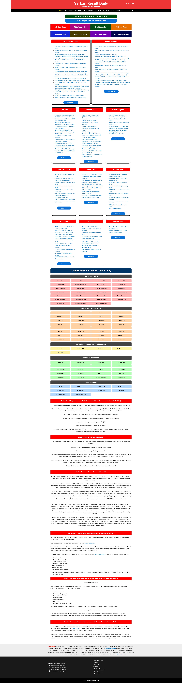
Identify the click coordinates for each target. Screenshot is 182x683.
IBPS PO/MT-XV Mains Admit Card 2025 (92, 174)
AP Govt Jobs (60, 280)
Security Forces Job (101, 377)
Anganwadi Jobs (60, 366)
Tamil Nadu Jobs (122, 299)
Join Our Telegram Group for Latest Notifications (91, 21)
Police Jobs (101, 373)
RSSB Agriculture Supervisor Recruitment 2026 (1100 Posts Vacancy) (72, 90)
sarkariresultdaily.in (90, 543)
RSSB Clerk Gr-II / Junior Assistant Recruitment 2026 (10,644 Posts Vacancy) (63, 135)
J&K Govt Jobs (121, 288)
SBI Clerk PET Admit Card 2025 (90, 182)
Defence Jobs (121, 366)
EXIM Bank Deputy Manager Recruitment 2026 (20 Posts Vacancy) (71, 71)
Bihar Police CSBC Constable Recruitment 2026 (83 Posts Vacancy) (71, 56)
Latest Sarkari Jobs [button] (79, 10)
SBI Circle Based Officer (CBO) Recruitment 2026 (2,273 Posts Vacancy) (90, 122)
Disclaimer (95, 666)
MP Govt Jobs (60, 27)
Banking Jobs (100, 27)
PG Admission (101, 390)
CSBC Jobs (60, 320)
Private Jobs (118, 221)
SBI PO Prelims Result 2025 (62, 195)
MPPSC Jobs (101, 328)
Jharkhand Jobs (60, 292)
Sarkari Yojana (119, 10)
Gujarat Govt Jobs (60, 288)
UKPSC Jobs (101, 335)
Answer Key (118, 169)
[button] (86, 10)
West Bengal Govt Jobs (101, 303)
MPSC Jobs (121, 328)
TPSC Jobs (80, 335)
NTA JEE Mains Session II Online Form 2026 (106, 54)
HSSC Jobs (80, 324)
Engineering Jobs (60, 369)
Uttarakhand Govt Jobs (80, 303)
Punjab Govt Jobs (121, 295)
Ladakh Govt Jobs (101, 292)
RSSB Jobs (60, 335)
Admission (64, 221)
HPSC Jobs (60, 324)
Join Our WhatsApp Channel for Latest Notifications (91, 16)
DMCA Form (96, 674)
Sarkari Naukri (75, 628)
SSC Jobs (60, 362)
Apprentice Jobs (80, 34)
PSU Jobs (121, 373)
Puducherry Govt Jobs (101, 295)
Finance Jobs (80, 369)
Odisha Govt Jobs (80, 295)
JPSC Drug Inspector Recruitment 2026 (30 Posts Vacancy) (69, 58)
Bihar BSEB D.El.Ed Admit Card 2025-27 (92, 195)
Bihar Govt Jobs (122, 280)
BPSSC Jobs (60, 316)
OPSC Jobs (60, 331)
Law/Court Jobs (121, 369)
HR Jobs (101, 369)
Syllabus (91, 221)
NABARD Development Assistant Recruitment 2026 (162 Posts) (70, 97)
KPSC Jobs (121, 324)
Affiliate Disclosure (98, 672)
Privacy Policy (96, 668)
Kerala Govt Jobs (81, 292)
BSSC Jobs (101, 316)
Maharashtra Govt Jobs (121, 292)
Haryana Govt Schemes (80, 394)
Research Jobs (80, 377)
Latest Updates (68, 10)
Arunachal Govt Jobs (81, 280)
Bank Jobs (101, 366)
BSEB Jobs (80, 316)
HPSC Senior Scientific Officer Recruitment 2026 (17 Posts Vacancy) (72, 86)
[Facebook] (133, 3)
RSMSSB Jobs (121, 331)
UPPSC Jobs (81, 339)
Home (60, 10)
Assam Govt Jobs (101, 280)
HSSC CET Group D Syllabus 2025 (90, 240)
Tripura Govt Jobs (101, 299)
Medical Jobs (60, 373)
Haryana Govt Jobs (80, 288)
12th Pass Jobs (80, 27)
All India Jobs (91, 110)
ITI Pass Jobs (121, 27)
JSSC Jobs (101, 324)
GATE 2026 (60, 386)
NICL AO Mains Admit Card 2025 (90, 197)
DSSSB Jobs (81, 320)
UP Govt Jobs (60, 303)
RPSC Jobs (101, 331)
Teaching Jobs (60, 34)
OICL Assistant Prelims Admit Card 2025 (92, 180)
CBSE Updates (121, 386)
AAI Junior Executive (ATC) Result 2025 (65, 193)
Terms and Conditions (99, 670)
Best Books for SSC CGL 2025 (89, 227)
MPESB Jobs (60, 328)
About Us (95, 662)
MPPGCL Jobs (80, 328)
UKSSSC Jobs (121, 335)
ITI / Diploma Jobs (121, 348)
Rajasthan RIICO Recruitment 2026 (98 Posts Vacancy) (68, 88)
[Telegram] (128, 3)
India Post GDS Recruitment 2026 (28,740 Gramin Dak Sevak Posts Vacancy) (90, 117)
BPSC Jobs (121, 313)
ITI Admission (60, 390)
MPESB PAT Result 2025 (61, 197)
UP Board (121, 390)
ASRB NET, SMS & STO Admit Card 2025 (92, 186)
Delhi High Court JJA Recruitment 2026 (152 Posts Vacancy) (70, 54)
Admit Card (101, 10)
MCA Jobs (60, 352)
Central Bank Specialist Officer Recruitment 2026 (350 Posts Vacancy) (72, 80)
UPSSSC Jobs (121, 339)
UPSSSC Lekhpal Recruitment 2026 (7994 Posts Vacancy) (69, 95)
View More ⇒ (70, 102)
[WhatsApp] (131, 3)
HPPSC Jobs (122, 320)
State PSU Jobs (60, 313)
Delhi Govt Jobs (101, 284)
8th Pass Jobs (60, 348)
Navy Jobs (80, 373)
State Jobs (64, 110)
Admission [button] (109, 10)
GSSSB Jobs (101, 320)
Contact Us (119, 654)
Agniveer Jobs (80, 362)
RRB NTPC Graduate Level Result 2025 (65, 199)
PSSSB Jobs (81, 331)
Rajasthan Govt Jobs (60, 299)
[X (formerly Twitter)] (126, 3)
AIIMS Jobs (101, 362)
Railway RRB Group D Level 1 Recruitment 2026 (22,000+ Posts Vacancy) (90, 128)
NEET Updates (80, 386)
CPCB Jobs (121, 316)
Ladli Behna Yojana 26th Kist (116, 134)
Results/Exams (92, 10)
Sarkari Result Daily (91, 3)
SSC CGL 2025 (101, 386)
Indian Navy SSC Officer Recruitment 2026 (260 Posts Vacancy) (70, 73)
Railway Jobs (60, 377)
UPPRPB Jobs (60, 339)
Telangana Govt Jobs (81, 299)
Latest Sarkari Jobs (70, 41)
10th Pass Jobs (81, 348)
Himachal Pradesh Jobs (101, 288)
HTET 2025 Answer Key (115, 208)
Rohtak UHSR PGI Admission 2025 (64, 243)
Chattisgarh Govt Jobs (80, 284)
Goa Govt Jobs (121, 284)
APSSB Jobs (101, 313)
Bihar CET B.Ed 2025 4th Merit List (64, 230)
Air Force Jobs (101, 34)
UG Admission (80, 390)
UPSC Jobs (101, 339)
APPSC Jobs (81, 313)
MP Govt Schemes (121, 34)
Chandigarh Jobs (60, 284)
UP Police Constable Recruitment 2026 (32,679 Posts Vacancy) (70, 78)
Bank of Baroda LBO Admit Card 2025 (91, 184)
